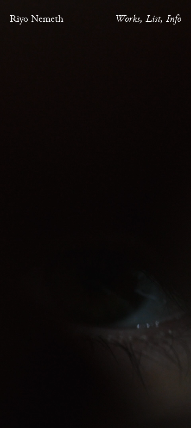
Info (173, 18)
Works (127, 18)
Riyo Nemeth (37, 18)
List (153, 18)
